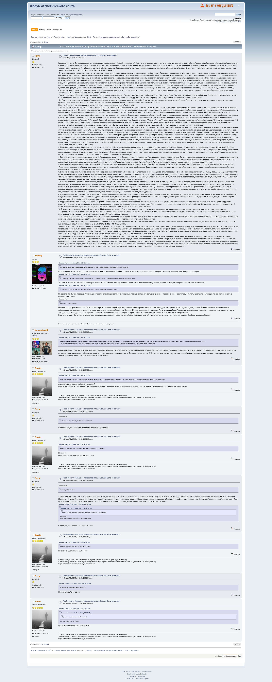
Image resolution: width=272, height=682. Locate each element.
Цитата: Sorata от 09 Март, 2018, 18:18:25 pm (75, 583)
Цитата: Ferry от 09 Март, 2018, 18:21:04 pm (74, 608)
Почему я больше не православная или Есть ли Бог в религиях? (90, 55)
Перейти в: (218, 656)
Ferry (37, 56)
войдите (62, 15)
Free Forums (141, 676)
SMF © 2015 (135, 672)
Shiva (89, 37)
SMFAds (131, 676)
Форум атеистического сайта (52, 6)
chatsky (38, 255)
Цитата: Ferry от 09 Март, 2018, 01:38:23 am (74, 263)
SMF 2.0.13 (126, 672)
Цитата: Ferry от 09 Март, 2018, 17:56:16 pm (74, 444)
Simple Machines (146, 672)
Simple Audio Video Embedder (137, 674)
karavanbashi (41, 330)
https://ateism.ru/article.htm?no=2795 (228, 22)
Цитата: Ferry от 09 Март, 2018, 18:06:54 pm (74, 542)
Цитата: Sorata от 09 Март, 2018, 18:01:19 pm (75, 504)
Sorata (38, 368)
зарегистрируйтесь (76, 15)
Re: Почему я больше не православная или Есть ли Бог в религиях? (91, 255)
